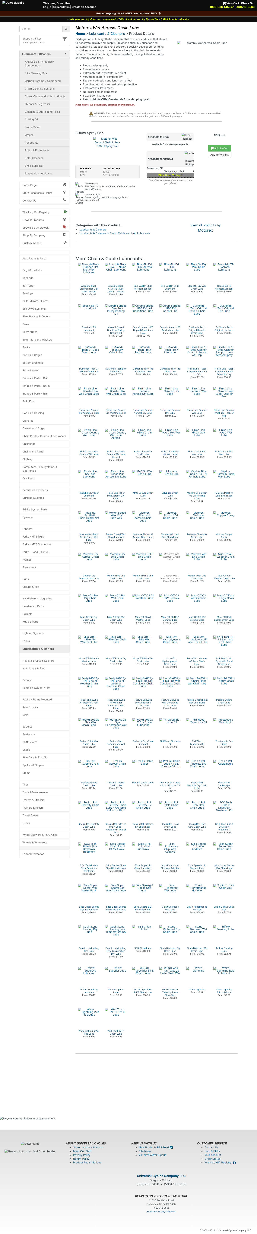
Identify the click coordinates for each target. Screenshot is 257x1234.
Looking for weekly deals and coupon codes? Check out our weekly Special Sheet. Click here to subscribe (129, 19)
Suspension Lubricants (39, 173)
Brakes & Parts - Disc (35, 378)
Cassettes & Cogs (33, 428)
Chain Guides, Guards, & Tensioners (44, 436)
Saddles (27, 726)
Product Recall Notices (87, 1162)
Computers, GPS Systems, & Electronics (39, 468)
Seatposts (28, 734)
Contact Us (29, 200)
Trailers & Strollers (33, 799)
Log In (47, 6)
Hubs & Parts (30, 621)
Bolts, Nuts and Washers (37, 339)
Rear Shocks (30, 707)
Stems (26, 772)
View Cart (232, 3)
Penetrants (31, 142)
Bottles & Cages (32, 355)
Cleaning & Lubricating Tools (42, 111)
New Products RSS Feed (154, 1147)
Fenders (27, 528)
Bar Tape (27, 285)
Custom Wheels (31, 243)
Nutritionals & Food (34, 668)
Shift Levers (29, 742)
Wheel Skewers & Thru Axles (39, 834)
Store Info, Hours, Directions (161, 1211)
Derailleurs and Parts (35, 490)
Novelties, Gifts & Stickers (38, 660)
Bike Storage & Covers (36, 316)
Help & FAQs (212, 1151)
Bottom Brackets (32, 362)
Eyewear (27, 517)
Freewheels (29, 567)
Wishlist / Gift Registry (35, 212)
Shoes (26, 749)
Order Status (61, 6)
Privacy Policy (81, 1154)
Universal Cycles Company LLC (161, 1176)
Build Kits (28, 401)
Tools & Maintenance (35, 792)
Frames (26, 559)
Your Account (213, 1154)
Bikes (25, 324)
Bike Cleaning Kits (36, 73)
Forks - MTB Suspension (37, 544)
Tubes (26, 823)
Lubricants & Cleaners (38, 649)
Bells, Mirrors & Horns (35, 301)
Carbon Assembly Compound (43, 80)
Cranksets (28, 478)
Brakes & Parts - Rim (35, 393)
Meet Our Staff (82, 1151)
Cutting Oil (31, 119)
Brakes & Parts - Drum (36, 385)
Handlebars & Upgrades (37, 598)
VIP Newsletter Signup (153, 1154)
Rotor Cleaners (34, 158)
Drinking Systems (33, 497)
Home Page (29, 185)
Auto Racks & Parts (34, 258)
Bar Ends (27, 277)
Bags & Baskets (32, 270)
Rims (25, 714)
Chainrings (28, 443)
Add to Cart (221, 148)
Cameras (27, 420)
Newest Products (33, 219)
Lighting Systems (33, 633)
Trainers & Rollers (32, 807)
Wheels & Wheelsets (34, 842)
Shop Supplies (34, 165)
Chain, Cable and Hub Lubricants (45, 96)
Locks (26, 640)
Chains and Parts (32, 451)
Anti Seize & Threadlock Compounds (39, 63)
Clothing (27, 459)
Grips (25, 579)
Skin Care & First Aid (34, 757)
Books (26, 347)
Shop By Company (33, 235)
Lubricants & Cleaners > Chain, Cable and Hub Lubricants (114, 233)
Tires (25, 784)
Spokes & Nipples (33, 765)
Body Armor (29, 331)
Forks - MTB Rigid (33, 536)
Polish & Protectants (37, 150)
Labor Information (33, 853)
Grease (29, 134)
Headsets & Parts (33, 606)
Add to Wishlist (219, 154)
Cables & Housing (33, 412)
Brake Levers (30, 370)
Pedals (26, 680)
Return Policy (81, 1158)
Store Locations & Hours (37, 192)
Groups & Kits (30, 586)
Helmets (27, 613)
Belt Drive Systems (34, 308)
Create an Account (84, 6)
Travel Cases (30, 815)
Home (80, 34)
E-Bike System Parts (34, 509)
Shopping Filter (31, 38)
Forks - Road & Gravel (35, 552)
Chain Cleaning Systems (40, 88)
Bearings (27, 293)
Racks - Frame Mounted (37, 699)
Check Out (248, 3)
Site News (145, 1151)
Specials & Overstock (35, 227)
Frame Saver (32, 127)
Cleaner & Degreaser (37, 104)
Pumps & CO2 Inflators (36, 687)
